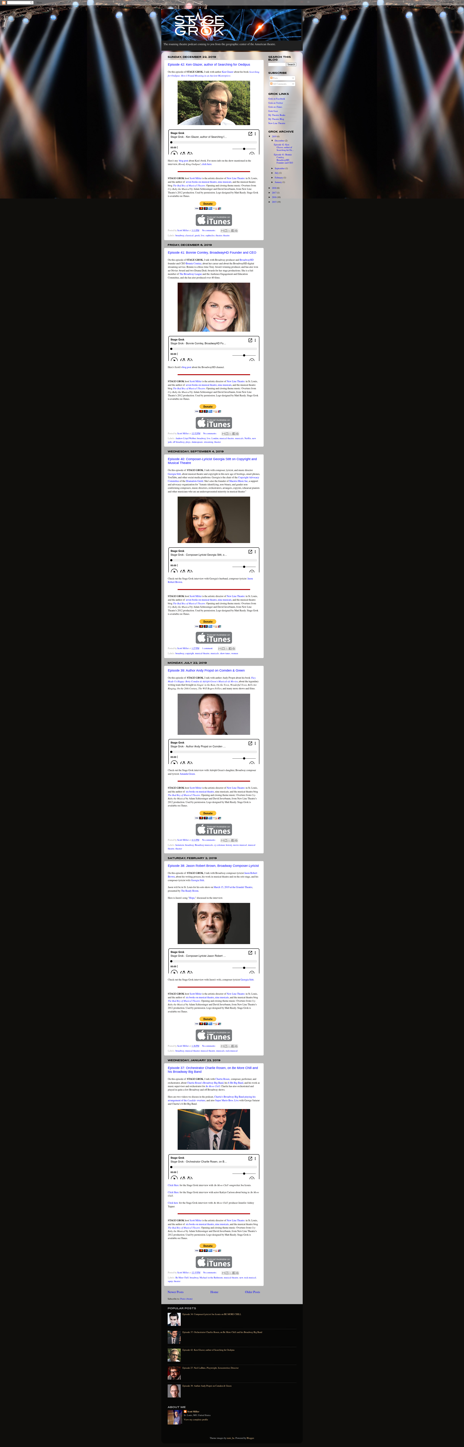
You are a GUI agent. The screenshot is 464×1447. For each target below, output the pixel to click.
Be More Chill (213, 1086)
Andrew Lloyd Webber (185, 438)
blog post (183, 160)
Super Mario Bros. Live (227, 1100)
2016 (274, 197)
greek (197, 235)
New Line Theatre (236, 178)
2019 (274, 136)
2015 (274, 201)
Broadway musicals (204, 845)
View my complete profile (196, 1419)
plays (188, 441)
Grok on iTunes (275, 106)
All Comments (279, 83)
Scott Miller (196, 178)
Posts (275, 78)
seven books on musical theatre (201, 181)
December (280, 140)
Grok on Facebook (276, 98)
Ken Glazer (227, 71)
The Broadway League (190, 274)
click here (207, 164)
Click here (173, 1202)
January (278, 182)
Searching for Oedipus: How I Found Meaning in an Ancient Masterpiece (213, 73)
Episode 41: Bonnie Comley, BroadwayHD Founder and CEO (212, 252)
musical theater (192, 1050)
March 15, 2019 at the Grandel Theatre (233, 887)
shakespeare (197, 441)
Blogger (250, 1438)
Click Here (173, 1185)
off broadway (179, 441)
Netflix (248, 438)
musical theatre (226, 438)
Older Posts (252, 1292)
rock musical (232, 1050)
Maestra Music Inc (238, 481)
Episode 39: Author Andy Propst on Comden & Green (206, 670)
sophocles (210, 235)
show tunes (225, 653)
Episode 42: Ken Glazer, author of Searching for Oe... (284, 147)
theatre (226, 235)
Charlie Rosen (222, 1079)
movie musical (240, 845)
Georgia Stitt (174, 474)
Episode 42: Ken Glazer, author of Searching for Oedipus (209, 64)
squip (170, 1281)
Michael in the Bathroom (211, 1277)
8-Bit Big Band (235, 1082)
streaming (208, 441)
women (234, 653)
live (202, 235)
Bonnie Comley (193, 263)
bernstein (179, 845)
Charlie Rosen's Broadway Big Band (205, 1082)
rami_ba (230, 1438)
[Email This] (222, 230)
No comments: (209, 230)
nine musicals (224, 181)
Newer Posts (176, 1292)
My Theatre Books (276, 115)
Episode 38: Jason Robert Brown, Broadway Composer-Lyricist (213, 866)
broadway (179, 235)
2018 (274, 187)
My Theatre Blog (276, 119)
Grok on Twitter (275, 102)
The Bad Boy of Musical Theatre (189, 185)
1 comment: (208, 648)
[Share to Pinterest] (236, 230)
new (241, 1277)
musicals (239, 438)
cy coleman (219, 845)
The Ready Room (189, 890)
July (277, 172)
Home (214, 1292)
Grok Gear (273, 111)
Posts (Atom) (186, 1298)
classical (189, 235)
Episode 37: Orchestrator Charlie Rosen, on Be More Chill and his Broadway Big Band (222, 1332)
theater (219, 235)
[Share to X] (229, 230)
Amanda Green (187, 773)
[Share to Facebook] (233, 230)
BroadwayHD (247, 259)
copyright (189, 653)
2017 (274, 192)
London (215, 438)
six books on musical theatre (200, 791)
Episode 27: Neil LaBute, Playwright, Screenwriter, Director (211, 1367)
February (279, 177)
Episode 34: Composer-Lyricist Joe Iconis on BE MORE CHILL (212, 1314)
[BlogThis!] (226, 230)
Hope (192, 897)
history (229, 845)
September (280, 168)
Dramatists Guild (194, 481)
